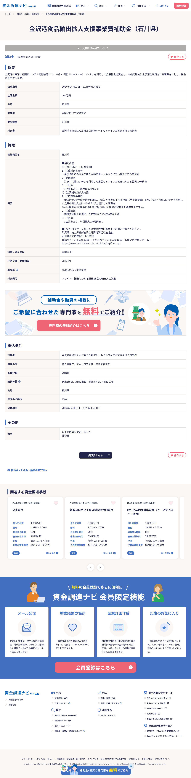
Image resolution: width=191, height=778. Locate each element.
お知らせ (12, 704)
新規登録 (181, 5)
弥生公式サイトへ (162, 759)
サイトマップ (92, 759)
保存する (179, 57)
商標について (133, 759)
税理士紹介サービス (155, 708)
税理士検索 (151, 713)
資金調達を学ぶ (61, 698)
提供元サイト (95, 455)
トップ (7, 14)
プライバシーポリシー (46, 759)
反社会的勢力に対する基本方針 (113, 759)
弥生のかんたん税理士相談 (158, 718)
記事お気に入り (61, 703)
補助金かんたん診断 (63, 720)
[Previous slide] (90, 567)
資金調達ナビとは (61, 5)
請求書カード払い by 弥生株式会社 (161, 730)
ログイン (164, 5)
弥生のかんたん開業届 (156, 703)
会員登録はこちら (95, 667)
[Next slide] (100, 567)
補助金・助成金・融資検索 (28, 14)
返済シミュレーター (63, 725)
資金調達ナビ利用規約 (76, 759)
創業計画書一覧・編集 (110, 703)
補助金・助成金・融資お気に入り (68, 730)
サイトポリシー (28, 759)
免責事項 (60, 759)
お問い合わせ (147, 759)
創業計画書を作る (108, 698)
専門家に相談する (108, 715)
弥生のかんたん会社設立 (157, 698)
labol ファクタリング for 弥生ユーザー (163, 736)
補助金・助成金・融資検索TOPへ (29, 470)
